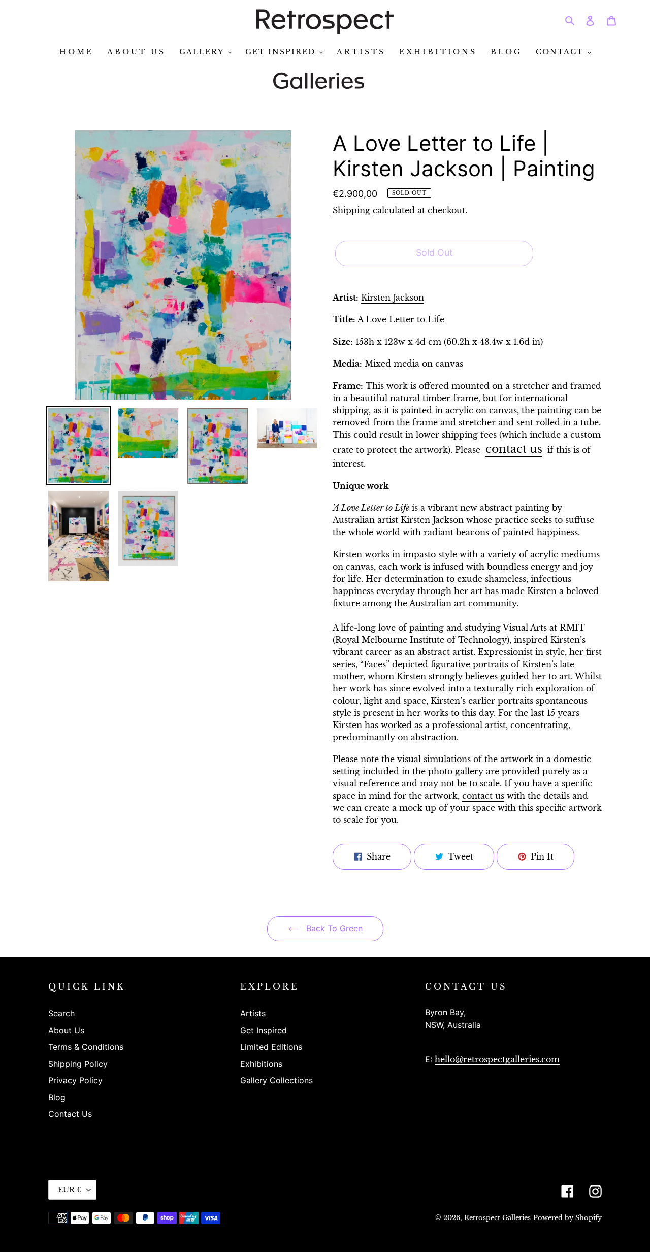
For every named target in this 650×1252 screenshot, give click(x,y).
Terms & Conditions (85, 1047)
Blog (57, 1097)
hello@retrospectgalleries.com (497, 1059)
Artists (253, 1013)
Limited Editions (271, 1047)
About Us (66, 1030)
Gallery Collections (276, 1080)
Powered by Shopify (567, 1218)
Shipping (351, 210)
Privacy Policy (75, 1080)
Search (61, 1013)
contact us (513, 449)
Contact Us (70, 1114)
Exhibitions (261, 1064)
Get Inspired (263, 1030)
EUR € (70, 1189)
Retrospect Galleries (497, 1218)
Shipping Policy (78, 1064)
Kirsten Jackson (392, 297)
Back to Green (333, 928)
